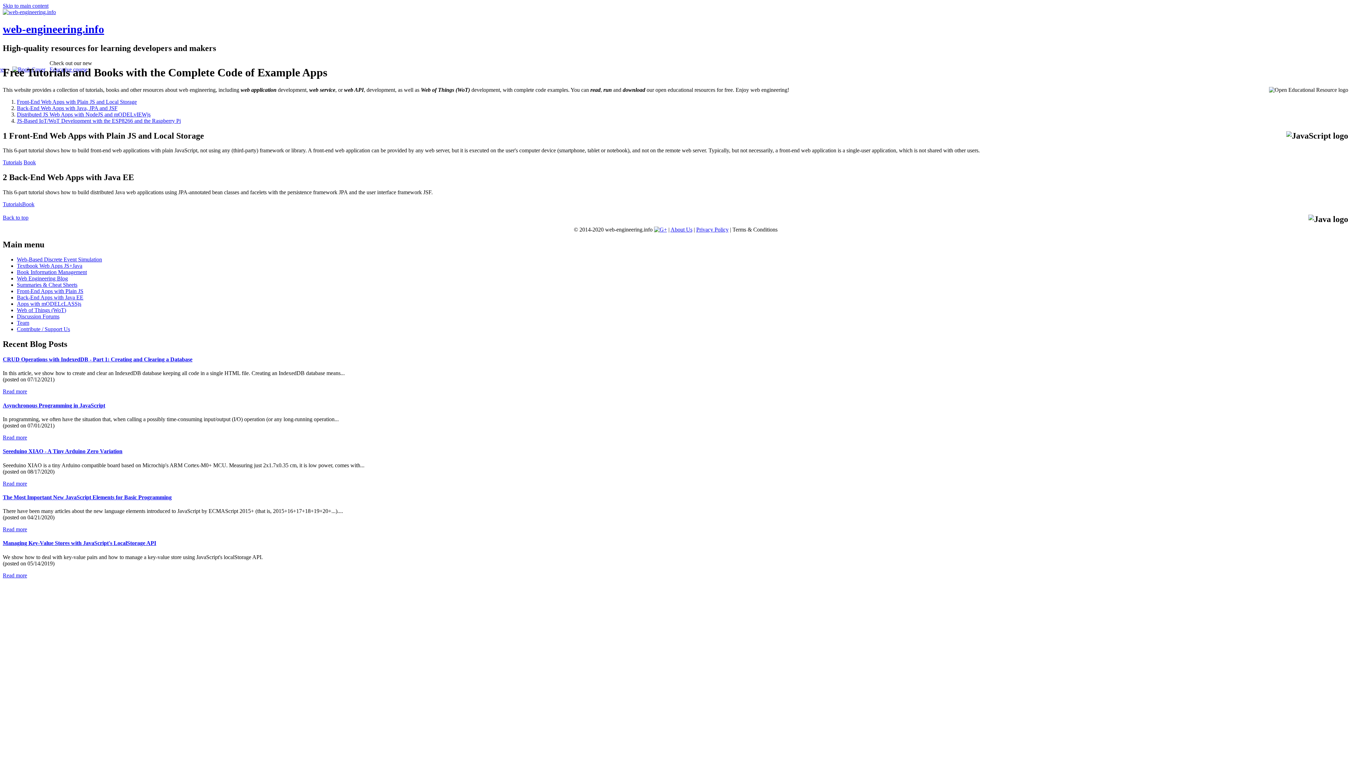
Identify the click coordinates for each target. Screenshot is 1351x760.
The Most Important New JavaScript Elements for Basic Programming (87, 497)
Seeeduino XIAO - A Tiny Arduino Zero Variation (62, 451)
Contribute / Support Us (43, 329)
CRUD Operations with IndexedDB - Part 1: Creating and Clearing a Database (97, 359)
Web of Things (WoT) (41, 310)
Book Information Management (52, 272)
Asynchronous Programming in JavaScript (54, 405)
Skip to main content (26, 6)
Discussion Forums (38, 316)
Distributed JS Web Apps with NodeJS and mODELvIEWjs (84, 115)
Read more (15, 391)
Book (30, 162)
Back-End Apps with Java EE (50, 297)
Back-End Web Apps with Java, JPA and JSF (67, 108)
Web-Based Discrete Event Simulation (59, 259)
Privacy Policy (712, 230)
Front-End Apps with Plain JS (50, 291)
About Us (681, 230)
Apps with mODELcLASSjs (49, 304)
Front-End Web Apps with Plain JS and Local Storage (77, 102)
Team (23, 323)
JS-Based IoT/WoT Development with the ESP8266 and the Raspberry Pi (99, 121)
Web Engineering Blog (42, 278)
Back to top (15, 218)
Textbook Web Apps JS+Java (49, 266)
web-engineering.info (53, 29)
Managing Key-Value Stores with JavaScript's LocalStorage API (79, 543)
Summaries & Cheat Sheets (47, 285)
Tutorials (12, 162)
